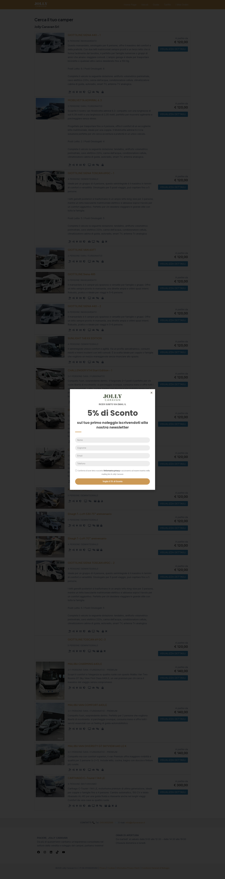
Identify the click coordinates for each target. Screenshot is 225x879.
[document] (112, 439)
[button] (151, 393)
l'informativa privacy (112, 471)
